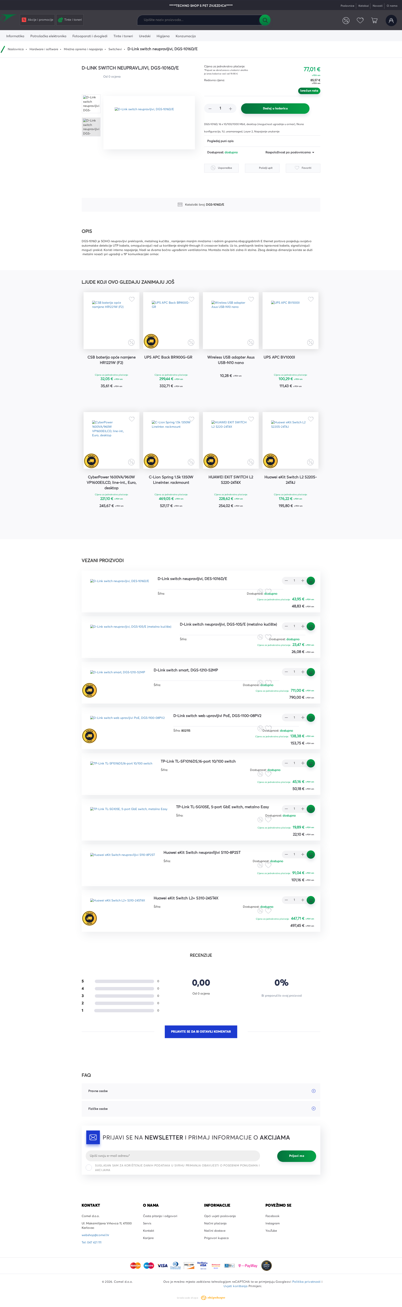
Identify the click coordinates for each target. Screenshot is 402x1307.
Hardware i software (44, 49)
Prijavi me (296, 1156)
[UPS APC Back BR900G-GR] (171, 320)
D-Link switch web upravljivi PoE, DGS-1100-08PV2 (217, 716)
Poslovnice (347, 6)
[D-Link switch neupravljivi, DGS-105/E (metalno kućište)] (131, 633)
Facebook (272, 1216)
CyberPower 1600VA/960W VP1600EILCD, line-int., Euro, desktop (112, 482)
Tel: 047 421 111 (91, 1242)
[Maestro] (149, 1265)
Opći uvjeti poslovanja (220, 1216)
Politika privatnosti (306, 1281)
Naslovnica (16, 49)
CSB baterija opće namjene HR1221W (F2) (112, 360)
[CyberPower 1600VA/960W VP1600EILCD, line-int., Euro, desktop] (111, 440)
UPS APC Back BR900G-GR (168, 357)
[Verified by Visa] (203, 1265)
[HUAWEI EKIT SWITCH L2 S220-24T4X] (231, 440)
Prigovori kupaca (216, 1238)
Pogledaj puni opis (220, 141)
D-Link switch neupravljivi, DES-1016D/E (192, 579)
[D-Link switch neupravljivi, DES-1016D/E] (120, 588)
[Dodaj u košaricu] (124, 396)
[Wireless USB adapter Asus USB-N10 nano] (231, 320)
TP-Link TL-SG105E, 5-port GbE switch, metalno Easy (222, 807)
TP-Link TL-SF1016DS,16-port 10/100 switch (198, 761)
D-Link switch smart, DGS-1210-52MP (186, 670)
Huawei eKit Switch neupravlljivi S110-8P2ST (202, 853)
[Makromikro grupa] (9, 19)
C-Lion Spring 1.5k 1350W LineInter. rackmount (171, 480)
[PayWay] (248, 1265)
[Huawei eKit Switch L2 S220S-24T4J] (290, 440)
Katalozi (363, 6)
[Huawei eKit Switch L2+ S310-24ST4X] (118, 907)
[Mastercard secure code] (216, 1265)
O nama (392, 6)
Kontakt (148, 1230)
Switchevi (115, 49)
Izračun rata (309, 90)
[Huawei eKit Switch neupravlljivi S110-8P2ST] (123, 861)
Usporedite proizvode (346, 20)
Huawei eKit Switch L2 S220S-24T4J (290, 480)
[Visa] (162, 1265)
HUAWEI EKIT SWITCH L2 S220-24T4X (231, 480)
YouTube (271, 1230)
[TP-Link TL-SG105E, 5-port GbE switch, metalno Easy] (129, 816)
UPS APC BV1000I (279, 357)
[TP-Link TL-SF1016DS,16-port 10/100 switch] (121, 770)
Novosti (378, 6)
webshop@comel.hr (95, 1235)
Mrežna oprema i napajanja (83, 49)
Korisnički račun (391, 20)
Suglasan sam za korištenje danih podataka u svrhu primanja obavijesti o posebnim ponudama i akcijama (177, 1168)
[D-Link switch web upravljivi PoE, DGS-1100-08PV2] (127, 724)
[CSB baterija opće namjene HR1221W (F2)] (111, 320)
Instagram (272, 1223)
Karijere (148, 1238)
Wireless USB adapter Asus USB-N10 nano (231, 360)
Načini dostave (214, 1230)
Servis (147, 1223)
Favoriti (360, 20)
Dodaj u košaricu (275, 108)
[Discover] (189, 1265)
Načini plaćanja (215, 1223)
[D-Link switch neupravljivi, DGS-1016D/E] (149, 122)
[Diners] (176, 1265)
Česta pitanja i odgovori (160, 1216)
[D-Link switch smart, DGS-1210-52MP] (118, 679)
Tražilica (265, 20)
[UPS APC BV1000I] (290, 320)
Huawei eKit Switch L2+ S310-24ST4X (186, 898)
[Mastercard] (136, 1265)
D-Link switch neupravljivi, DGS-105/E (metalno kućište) (228, 624)
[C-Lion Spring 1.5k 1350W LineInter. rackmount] (171, 440)
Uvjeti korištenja (235, 1286)
